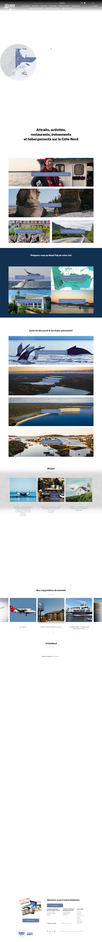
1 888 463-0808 (51, 923)
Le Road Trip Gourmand (51, 3)
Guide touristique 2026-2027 (29, 277)
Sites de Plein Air (67, 8)
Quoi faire (35, 6)
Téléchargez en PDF (29, 281)
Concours (62, 3)
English (95, 6)
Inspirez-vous (76, 6)
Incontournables (51, 205)
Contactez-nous (80, 915)
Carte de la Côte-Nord (72, 277)
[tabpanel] (51, 33)
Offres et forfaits (64, 6)
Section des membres (79, 914)
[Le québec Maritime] (21, 933)
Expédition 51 (51, 380)
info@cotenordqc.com (66, 923)
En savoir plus (50, 472)
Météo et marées (79, 918)
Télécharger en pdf (72, 281)
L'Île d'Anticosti (51, 411)
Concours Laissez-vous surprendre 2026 (51, 174)
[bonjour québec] (30, 933)
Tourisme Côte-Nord (9, 5)
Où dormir (44, 6)
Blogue (78, 910)
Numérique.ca (81, 931)
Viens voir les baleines (36, 8)
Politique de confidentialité (80, 921)
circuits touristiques (73, 231)
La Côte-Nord (25, 6)
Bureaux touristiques (30, 301)
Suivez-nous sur (50, 656)
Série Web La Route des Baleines (51, 352)
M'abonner (54, 905)
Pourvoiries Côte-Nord (52, 8)
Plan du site (79, 923)
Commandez (30, 920)
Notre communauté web (29, 231)
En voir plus (51, 647)
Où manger (53, 6)
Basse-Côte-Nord (51, 441)
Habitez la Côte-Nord (38, 3)
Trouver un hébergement (72, 301)
